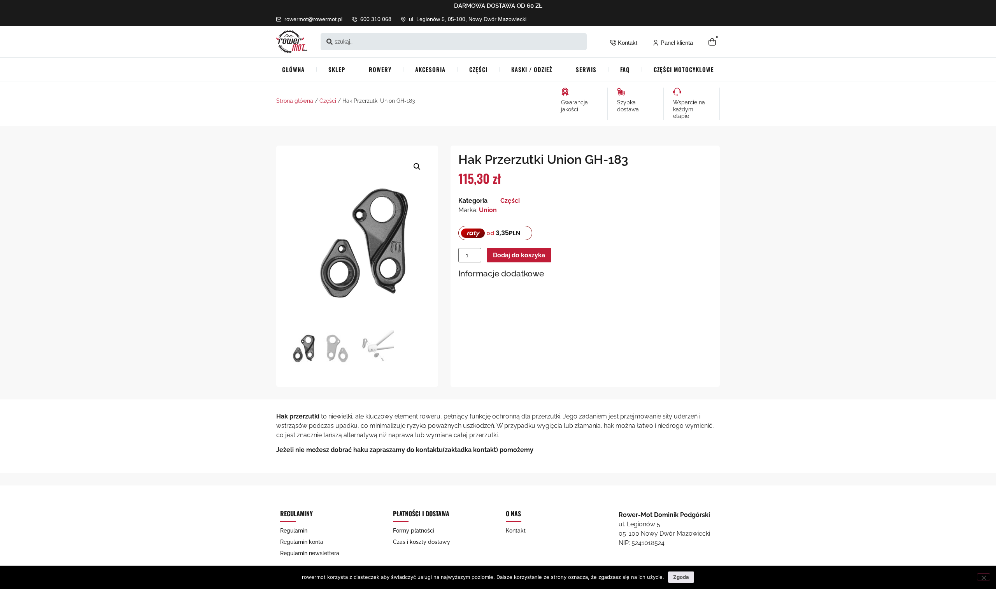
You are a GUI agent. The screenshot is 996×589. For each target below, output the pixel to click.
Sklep (336, 69)
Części (478, 69)
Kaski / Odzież (531, 69)
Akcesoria (430, 69)
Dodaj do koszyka (519, 255)
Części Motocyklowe (684, 69)
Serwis (586, 69)
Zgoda (681, 577)
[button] (417, 167)
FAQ (625, 69)
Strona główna (294, 101)
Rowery (380, 69)
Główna (293, 69)
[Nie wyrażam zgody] (983, 576)
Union (488, 210)
